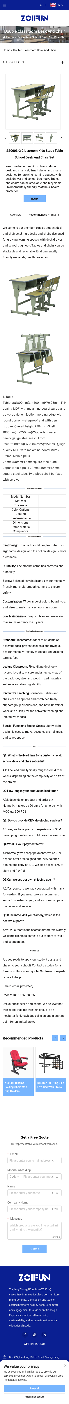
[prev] (5, 138)
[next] (61, 138)
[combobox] (14, 1176)
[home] (34, 18)
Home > (8, 50)
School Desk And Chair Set (48, 37)
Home (10, 37)
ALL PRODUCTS (13, 62)
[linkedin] (44, 1335)
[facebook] (25, 1335)
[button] (55, 1038)
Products (23, 37)
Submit (34, 1249)
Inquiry (34, 198)
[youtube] (35, 1335)
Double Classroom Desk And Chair (34, 50)
